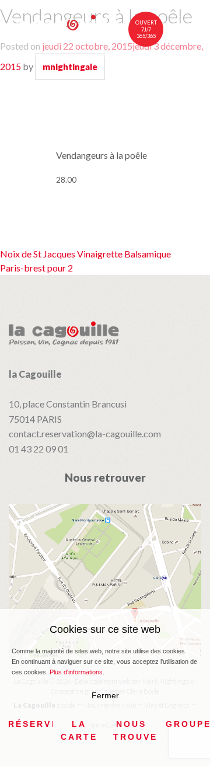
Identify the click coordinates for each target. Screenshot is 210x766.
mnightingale (70, 66)
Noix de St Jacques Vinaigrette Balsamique (85, 253)
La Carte (79, 730)
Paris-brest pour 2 (36, 267)
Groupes (188, 724)
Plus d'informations (76, 672)
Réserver (30, 724)
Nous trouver (135, 730)
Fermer (105, 695)
